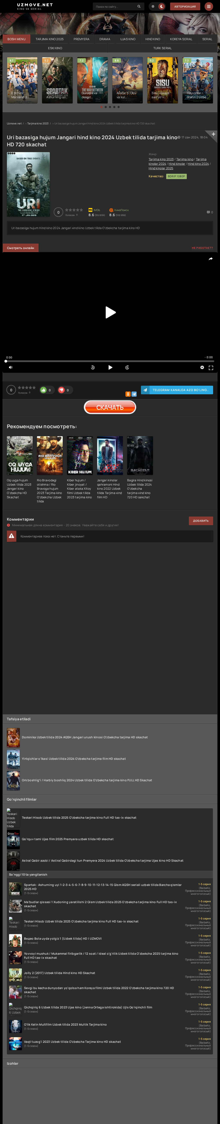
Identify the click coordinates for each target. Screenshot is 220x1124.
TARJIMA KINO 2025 (50, 39)
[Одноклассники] (128, 394)
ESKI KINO (55, 48)
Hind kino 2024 (198, 164)
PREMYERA (81, 39)
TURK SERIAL (162, 48)
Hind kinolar (177, 164)
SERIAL (207, 39)
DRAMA (104, 39)
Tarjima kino (184, 159)
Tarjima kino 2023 (38, 123)
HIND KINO (152, 39)
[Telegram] (134, 394)
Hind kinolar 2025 (161, 168)
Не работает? (202, 248)
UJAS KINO (128, 39)
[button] (101, 107)
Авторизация (185, 6)
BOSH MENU (17, 39)
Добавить (201, 521)
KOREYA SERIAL (181, 39)
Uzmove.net (14, 123)
